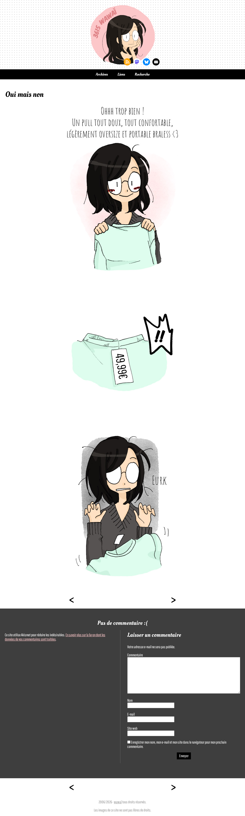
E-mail (131, 714)
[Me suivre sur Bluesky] (146, 61)
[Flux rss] (127, 61)
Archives (102, 74)
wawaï (118, 802)
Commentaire (135, 655)
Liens (121, 74)
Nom (130, 700)
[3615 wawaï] (122, 35)
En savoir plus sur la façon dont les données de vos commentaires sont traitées (55, 637)
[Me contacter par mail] (156, 61)
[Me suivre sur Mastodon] (136, 61)
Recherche (142, 74)
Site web (132, 728)
